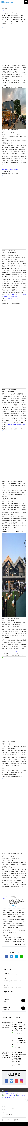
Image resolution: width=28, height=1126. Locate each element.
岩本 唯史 (12, 906)
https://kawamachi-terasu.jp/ (15, 298)
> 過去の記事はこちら (19, 944)
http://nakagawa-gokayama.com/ (16, 424)
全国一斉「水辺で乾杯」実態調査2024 (14, 941)
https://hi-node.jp (12, 651)
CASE (3, 10)
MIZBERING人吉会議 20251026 (13, 937)
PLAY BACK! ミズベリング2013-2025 (14, 939)
